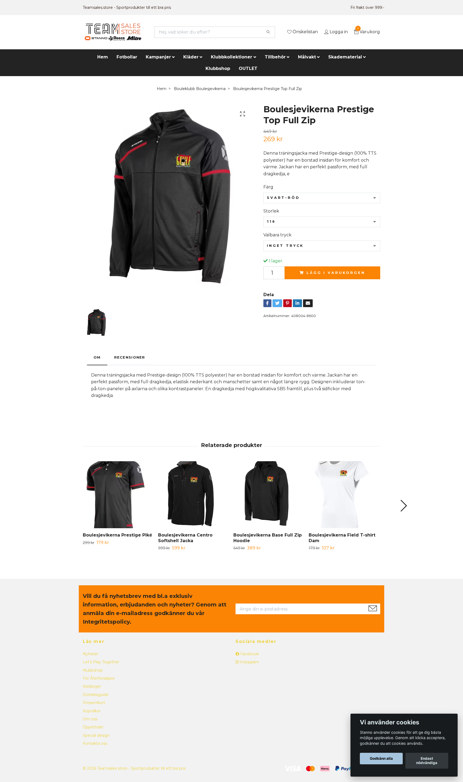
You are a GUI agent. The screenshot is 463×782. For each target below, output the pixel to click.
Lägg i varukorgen (336, 273)
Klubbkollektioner (231, 56)
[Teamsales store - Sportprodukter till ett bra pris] (113, 32)
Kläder (191, 56)
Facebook (249, 653)
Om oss (90, 719)
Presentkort (94, 702)
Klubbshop (218, 68)
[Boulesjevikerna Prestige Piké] (118, 494)
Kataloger (92, 686)
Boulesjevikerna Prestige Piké (117, 535)
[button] (403, 506)
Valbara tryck (277, 234)
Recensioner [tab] (129, 357)
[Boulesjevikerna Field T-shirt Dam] (344, 494)
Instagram (249, 662)
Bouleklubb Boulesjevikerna (200, 88)
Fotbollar (127, 56)
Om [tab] (97, 357)
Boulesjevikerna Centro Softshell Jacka (185, 537)
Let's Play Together (101, 662)
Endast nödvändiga (426, 761)
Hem (102, 56)
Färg (268, 186)
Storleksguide (96, 694)
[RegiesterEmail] (372, 609)
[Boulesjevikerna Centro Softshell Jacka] (193, 494)
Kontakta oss (95, 743)
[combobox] (321, 198)
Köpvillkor (92, 711)
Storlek (271, 211)
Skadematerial (345, 56)
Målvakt (307, 56)
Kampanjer (158, 56)
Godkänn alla (381, 759)
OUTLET (248, 68)
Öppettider (93, 727)
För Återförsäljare (99, 678)
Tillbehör (275, 56)
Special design (96, 735)
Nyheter (90, 653)
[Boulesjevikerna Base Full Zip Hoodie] (269, 494)
